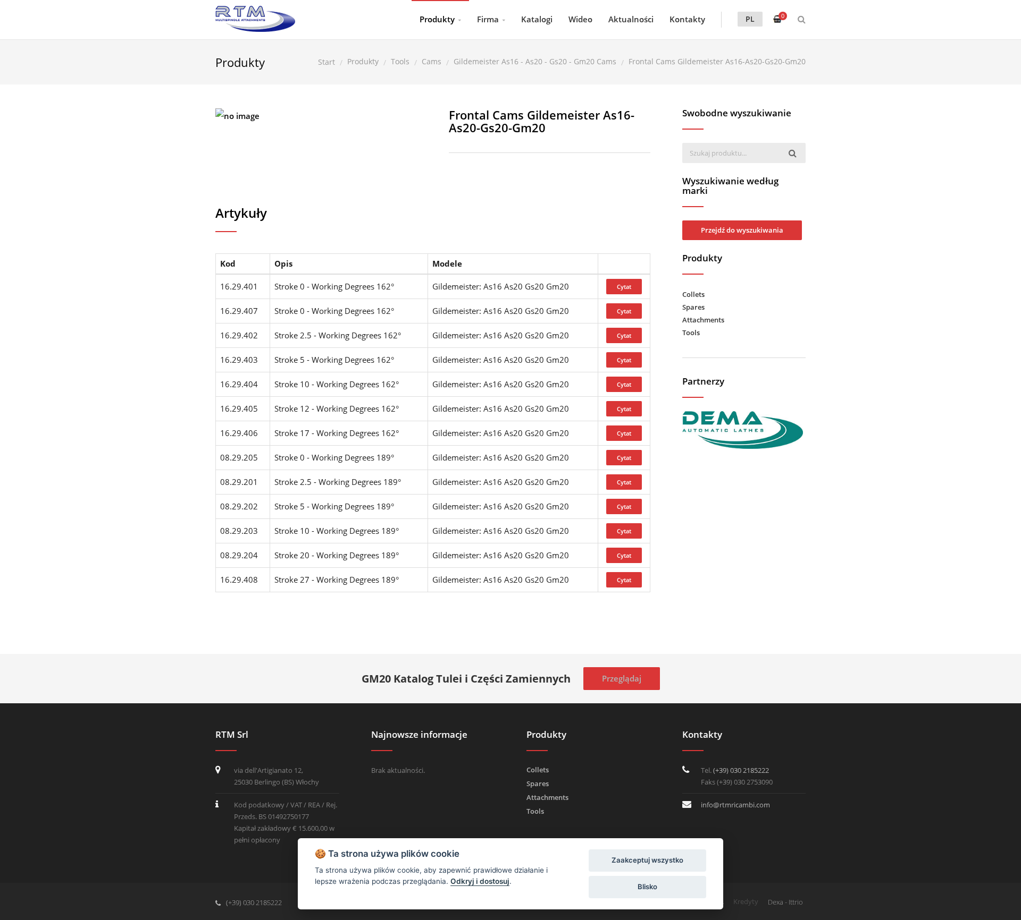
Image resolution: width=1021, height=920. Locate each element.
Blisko (647, 886)
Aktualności (631, 19)
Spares (693, 307)
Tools (691, 332)
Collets (693, 294)
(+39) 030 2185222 (741, 770)
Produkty (437, 19)
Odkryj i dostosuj (479, 881)
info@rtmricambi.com (735, 805)
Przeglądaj (621, 678)
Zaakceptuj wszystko (647, 860)
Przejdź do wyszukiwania (742, 230)
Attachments (703, 320)
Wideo (580, 19)
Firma (488, 19)
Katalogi (537, 19)
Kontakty (687, 19)
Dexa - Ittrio (785, 902)
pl (750, 19)
